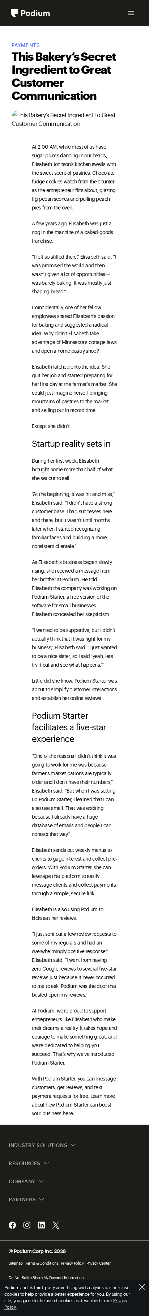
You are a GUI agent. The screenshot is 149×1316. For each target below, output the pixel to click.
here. (68, 1112)
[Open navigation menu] (131, 13)
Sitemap (16, 1263)
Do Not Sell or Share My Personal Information (46, 1277)
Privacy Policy (72, 1263)
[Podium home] (30, 13)
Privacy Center (98, 1263)
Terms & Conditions (42, 1263)
